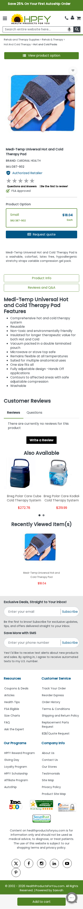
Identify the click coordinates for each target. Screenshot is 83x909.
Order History (51, 702)
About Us (48, 753)
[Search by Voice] (69, 29)
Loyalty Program (15, 767)
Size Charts (12, 716)
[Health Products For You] (31, 18)
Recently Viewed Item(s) (41, 524)
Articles (9, 695)
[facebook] (28, 863)
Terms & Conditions (56, 709)
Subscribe (70, 611)
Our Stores (49, 767)
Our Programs (15, 743)
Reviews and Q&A (41, 287)
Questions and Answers (22, 186)
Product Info (41, 278)
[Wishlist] (73, 70)
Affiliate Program (16, 780)
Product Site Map (54, 794)
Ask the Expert (14, 729)
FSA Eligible (11, 709)
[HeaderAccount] (72, 17)
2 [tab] (44, 515)
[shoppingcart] (79, 18)
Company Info (53, 743)
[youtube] (67, 863)
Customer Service (56, 678)
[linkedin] (54, 863)
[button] (41, 55)
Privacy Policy (51, 787)
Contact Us (50, 760)
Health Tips (12, 702)
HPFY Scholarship (16, 774)
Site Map (48, 780)
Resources (12, 678)
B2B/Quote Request (56, 733)
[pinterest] (16, 872)
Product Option (18, 204)
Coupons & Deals (16, 688)
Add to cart (41, 901)
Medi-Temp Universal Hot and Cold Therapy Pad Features (36, 305)
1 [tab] (39, 515)
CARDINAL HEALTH (23, 161)
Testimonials (51, 774)
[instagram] (41, 863)
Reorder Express (53, 695)
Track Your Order (54, 688)
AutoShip (10, 787)
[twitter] (16, 863)
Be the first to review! (54, 186)
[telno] (66, 18)
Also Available (41, 453)
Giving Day (11, 760)
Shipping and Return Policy (60, 716)
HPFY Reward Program (19, 753)
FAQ (7, 722)
